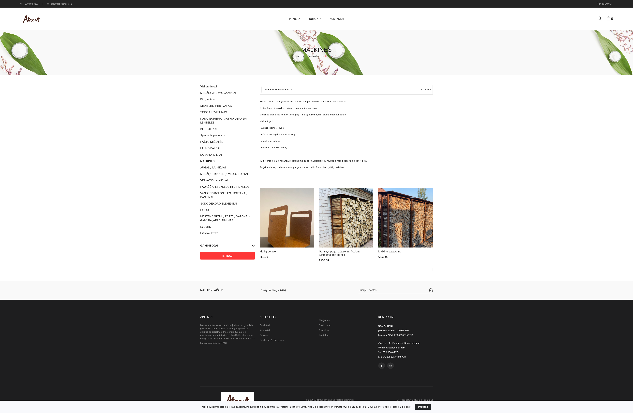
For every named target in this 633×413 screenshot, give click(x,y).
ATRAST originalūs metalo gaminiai (334, 400)
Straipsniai (324, 325)
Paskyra (264, 335)
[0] (608, 19)
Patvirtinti (423, 406)
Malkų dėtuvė (268, 251)
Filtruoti (227, 255)
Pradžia (294, 19)
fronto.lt (428, 400)
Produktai (315, 19)
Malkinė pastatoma (389, 251)
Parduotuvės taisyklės (272, 340)
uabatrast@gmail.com (61, 4)
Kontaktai (337, 19)
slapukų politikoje (402, 406)
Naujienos (324, 320)
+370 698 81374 (31, 4)
